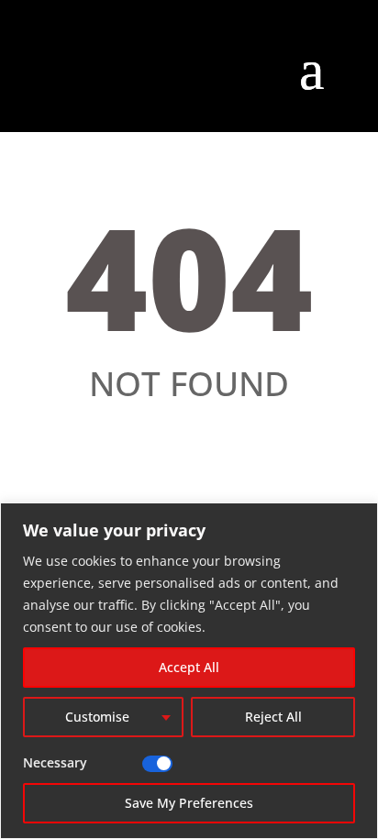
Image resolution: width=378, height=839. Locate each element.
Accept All (189, 667)
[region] (189, 670)
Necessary (55, 762)
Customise (97, 716)
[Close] (359, 518)
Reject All (273, 716)
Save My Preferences (189, 802)
